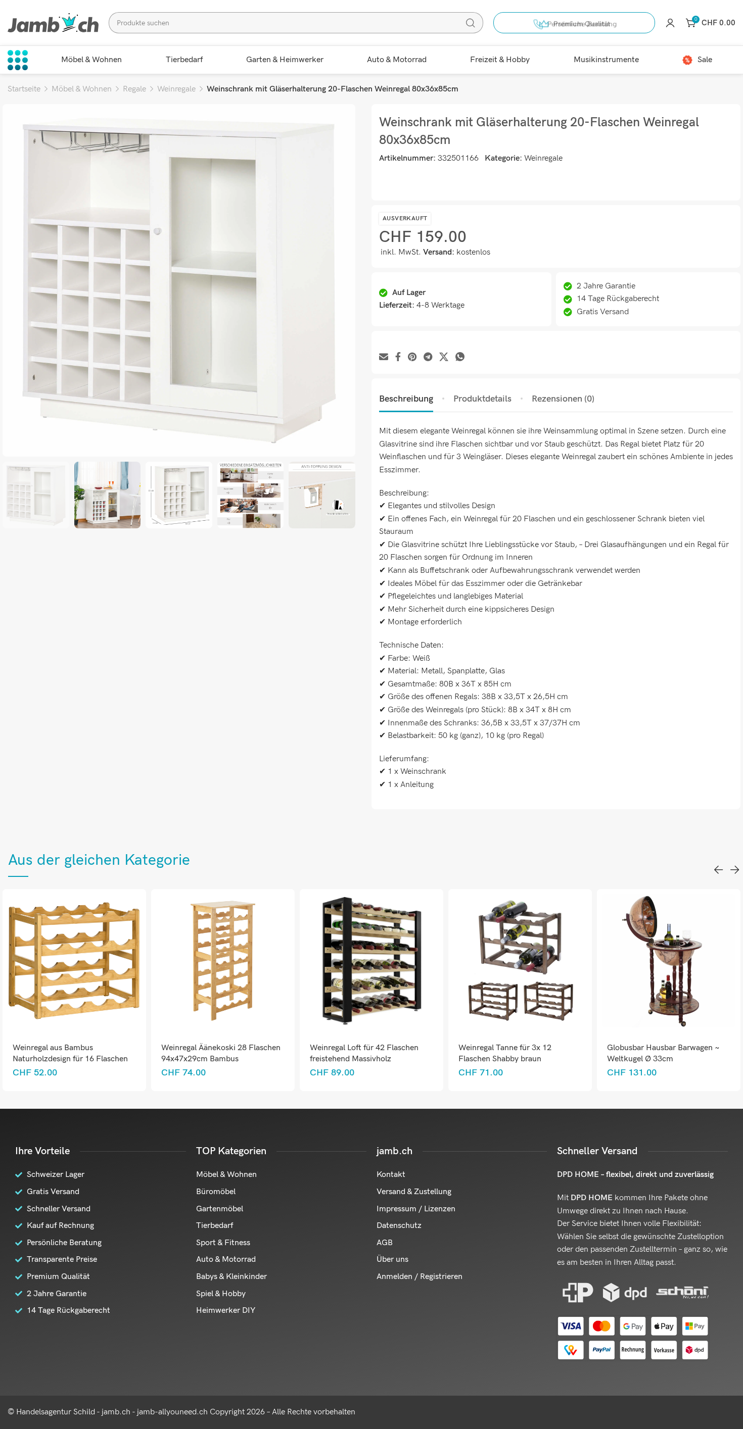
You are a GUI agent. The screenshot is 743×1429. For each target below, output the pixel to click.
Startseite (24, 89)
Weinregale (176, 89)
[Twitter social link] (444, 357)
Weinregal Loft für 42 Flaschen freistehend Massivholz (215, 1053)
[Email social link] (384, 357)
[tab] (406, 399)
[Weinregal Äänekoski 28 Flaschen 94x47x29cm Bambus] (74, 960)
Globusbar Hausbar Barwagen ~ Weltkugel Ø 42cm (663, 1053)
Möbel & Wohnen (82, 89)
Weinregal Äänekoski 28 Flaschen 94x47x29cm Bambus (72, 1053)
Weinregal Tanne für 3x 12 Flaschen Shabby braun (356, 1053)
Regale (134, 89)
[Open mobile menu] (18, 60)
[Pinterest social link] (412, 357)
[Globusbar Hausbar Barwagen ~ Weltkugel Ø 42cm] (668, 960)
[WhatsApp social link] (460, 357)
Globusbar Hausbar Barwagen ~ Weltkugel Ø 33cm (514, 1053)
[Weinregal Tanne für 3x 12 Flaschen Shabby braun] (371, 960)
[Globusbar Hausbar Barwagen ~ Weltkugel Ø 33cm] (520, 960)
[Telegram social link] (428, 357)
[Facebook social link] (398, 357)
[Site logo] (53, 22)
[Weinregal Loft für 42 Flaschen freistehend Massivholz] (223, 960)
